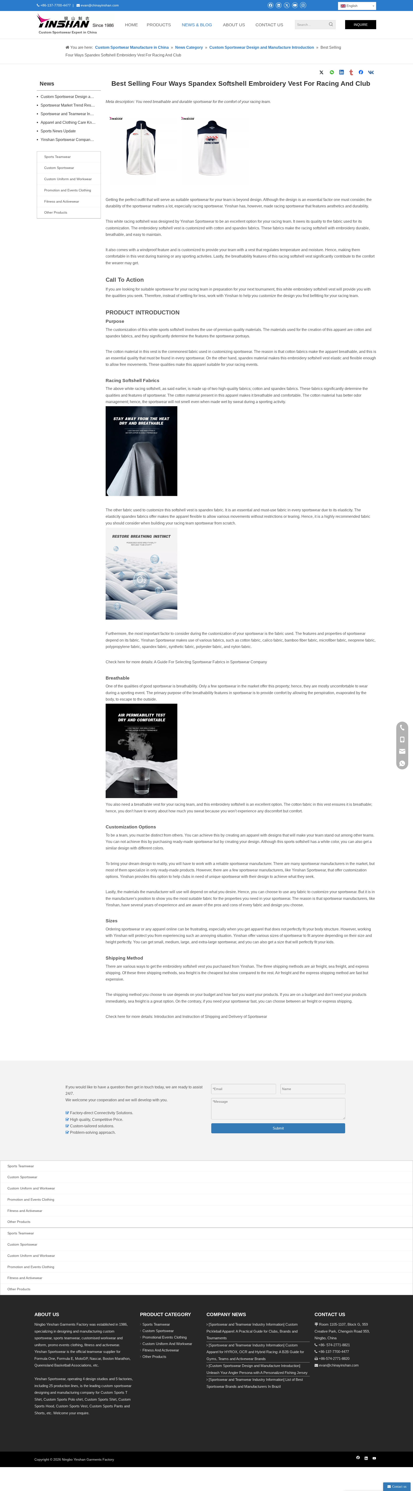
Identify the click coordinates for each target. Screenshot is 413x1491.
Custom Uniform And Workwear (167, 1344)
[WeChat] (332, 72)
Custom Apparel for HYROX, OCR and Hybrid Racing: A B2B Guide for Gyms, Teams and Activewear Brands (255, 1352)
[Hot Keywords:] (331, 24)
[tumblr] (351, 72)
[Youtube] (295, 5)
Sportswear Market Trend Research (71, 105)
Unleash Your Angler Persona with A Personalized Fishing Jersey (257, 1373)
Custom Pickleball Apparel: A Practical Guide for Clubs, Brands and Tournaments (252, 1331)
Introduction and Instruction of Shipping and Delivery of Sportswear (210, 1017)
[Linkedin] (279, 5)
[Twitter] (287, 5)
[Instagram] (303, 5)
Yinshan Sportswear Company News (71, 140)
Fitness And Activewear (160, 1350)
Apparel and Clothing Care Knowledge (71, 122)
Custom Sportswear (158, 1331)
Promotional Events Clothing (164, 1337)
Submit (278, 1128)
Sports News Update (58, 131)
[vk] (371, 72)
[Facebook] (270, 5)
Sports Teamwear (156, 1324)
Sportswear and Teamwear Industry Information (71, 114)
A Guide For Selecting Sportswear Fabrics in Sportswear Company (210, 662)
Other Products (154, 1357)
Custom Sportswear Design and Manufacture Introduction (71, 97)
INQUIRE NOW (361, 26)
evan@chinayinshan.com (339, 1365)
